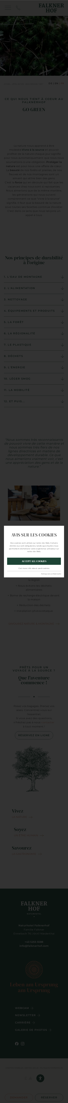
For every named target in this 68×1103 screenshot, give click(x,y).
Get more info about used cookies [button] (34, 568)
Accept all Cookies (34, 561)
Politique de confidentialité (51, 574)
